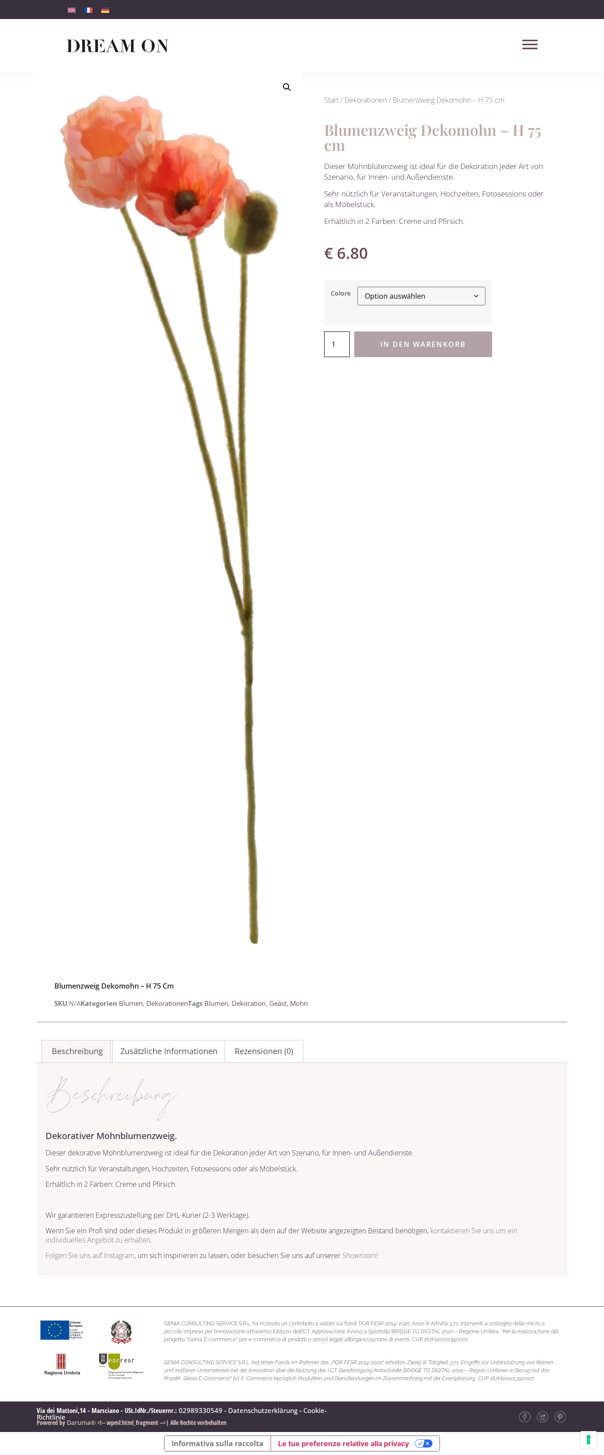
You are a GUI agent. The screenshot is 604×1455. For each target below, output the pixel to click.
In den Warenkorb (423, 344)
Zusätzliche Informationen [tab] (169, 1051)
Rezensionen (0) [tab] (264, 1051)
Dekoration (249, 1003)
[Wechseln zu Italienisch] (71, 9)
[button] (287, 87)
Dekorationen (365, 100)
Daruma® (80, 1422)
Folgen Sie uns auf (75, 1255)
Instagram (119, 1255)
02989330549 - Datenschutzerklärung (238, 1410)
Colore (341, 293)
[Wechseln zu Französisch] (88, 9)
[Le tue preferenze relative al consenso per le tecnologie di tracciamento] (588, 1439)
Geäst (278, 1003)
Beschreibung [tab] (77, 1051)
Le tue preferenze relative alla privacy (343, 1443)
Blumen (131, 1003)
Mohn (299, 1003)
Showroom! (360, 1255)
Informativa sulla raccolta (218, 1443)
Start (331, 100)
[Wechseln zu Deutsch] (105, 9)
